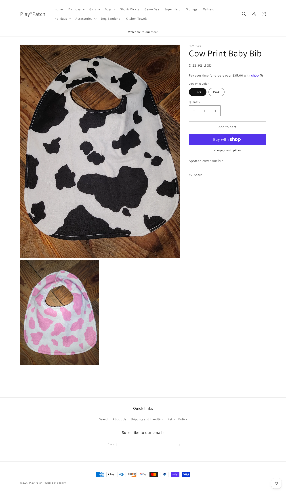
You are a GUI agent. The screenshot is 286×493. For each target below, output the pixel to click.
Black (197, 92)
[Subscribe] (178, 445)
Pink (216, 92)
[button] (76, 9)
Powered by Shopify (54, 482)
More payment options (227, 150)
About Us (119, 419)
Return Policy (177, 419)
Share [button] (198, 175)
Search (104, 419)
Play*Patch (35, 482)
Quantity (194, 102)
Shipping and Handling (147, 419)
